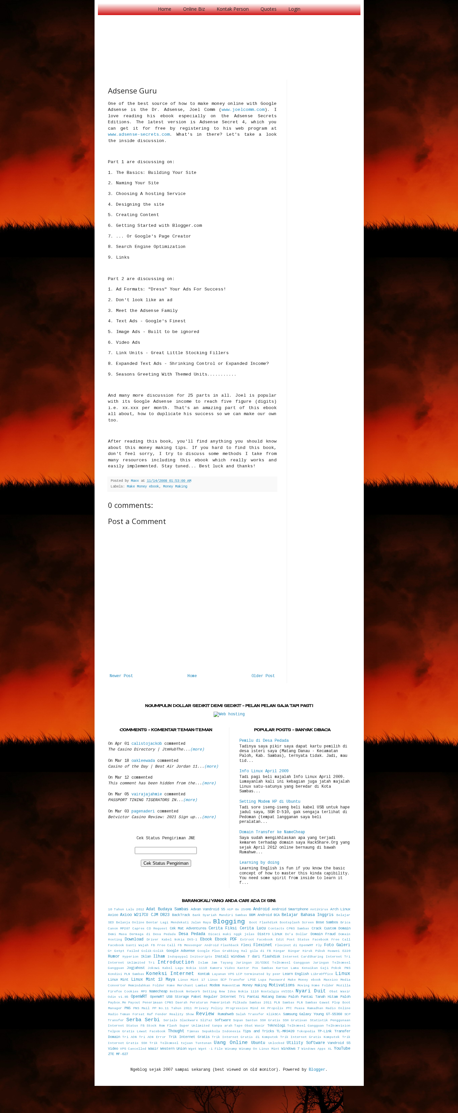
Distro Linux (269, 934)
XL (330, 1049)
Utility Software (306, 1043)
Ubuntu (258, 1043)
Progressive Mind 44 (245, 1008)
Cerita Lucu (253, 928)
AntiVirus (319, 909)
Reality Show (181, 1014)
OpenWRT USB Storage (169, 997)
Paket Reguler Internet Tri (217, 997)
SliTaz (206, 1020)
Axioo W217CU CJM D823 (145, 915)
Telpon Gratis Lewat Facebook (137, 1031)
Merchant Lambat (192, 985)
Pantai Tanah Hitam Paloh (325, 997)
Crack (316, 928)
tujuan (187, 1043)
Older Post (263, 676)
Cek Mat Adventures (188, 928)
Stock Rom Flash (162, 1026)
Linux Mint (118, 980)
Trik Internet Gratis (189, 1037)
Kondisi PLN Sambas (126, 974)
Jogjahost (136, 968)
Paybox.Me (117, 1002)
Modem (215, 985)
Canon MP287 (119, 928)
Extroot (247, 939)
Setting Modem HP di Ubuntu (269, 801)
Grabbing (231, 951)
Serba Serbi (143, 1020)
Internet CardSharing (303, 957)
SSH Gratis (270, 1020)
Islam (203, 963)
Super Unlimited (194, 1026)
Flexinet (262, 945)
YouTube (342, 1048)
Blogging (229, 921)
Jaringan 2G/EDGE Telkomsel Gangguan (273, 963)
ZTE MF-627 (118, 1054)
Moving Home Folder (315, 985)
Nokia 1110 (248, 991)
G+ (110, 951)
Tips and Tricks (258, 1031)
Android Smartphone (290, 909)
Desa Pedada (192, 934)
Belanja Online (130, 922)
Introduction (176, 962)
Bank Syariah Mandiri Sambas (219, 915)
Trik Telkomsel (164, 1043)
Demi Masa (117, 934)
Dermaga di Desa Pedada (152, 934)
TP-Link (325, 1031)
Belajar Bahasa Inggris (308, 915)
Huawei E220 (339, 951)
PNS (127, 1008)
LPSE (252, 980)
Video (113, 1049)
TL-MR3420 (285, 1031)
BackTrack (181, 915)
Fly (319, 945)
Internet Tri (338, 957)
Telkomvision (338, 1026)
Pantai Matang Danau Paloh (272, 997)
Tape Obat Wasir (249, 1026)
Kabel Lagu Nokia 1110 (184, 968)
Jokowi (154, 968)
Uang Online (231, 1042)
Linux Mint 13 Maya (153, 979)
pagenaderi (143, 811)
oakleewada (143, 761)
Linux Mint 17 (191, 980)
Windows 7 (290, 1049)
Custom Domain (337, 928)
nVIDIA (287, 991)
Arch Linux (340, 909)
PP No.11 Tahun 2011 (172, 1008)
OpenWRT (139, 996)
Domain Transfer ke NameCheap (272, 832)
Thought (176, 1031)
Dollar (302, 934)
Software (223, 1020)
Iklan (146, 957)
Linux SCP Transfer (226, 980)
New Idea (227, 991)
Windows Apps (313, 1049)
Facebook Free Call (331, 939)
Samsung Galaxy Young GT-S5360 (312, 1014)
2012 (140, 909)
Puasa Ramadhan (308, 1008)
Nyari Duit (311, 991)
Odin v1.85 (118, 997)
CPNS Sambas (298, 928)
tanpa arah (222, 1026)
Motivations (282, 985)
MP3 (144, 991)
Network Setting (201, 991)
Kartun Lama (287, 968)
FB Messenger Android (198, 945)
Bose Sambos (327, 922)
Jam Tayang (222, 963)
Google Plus (208, 951)
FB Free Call (163, 945)
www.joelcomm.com (243, 109)
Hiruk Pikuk (313, 951)
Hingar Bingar (286, 951)
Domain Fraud (322, 934)
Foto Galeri (337, 945)
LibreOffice (322, 974)
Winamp (231, 1049)
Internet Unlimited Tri (131, 963)
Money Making (175, 486)
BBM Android (260, 915)
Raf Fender (157, 1014)
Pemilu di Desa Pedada (264, 740)
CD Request (157, 928)
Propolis (275, 1008)
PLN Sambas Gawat (313, 1002)
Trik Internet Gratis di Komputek (245, 1037)
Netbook (177, 991)
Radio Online (338, 1008)
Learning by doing (259, 862)
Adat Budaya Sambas (167, 909)
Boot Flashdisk (263, 922)
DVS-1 (192, 939)
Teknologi (276, 1026)
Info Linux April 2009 (264, 771)
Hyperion (130, 957)
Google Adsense (180, 951)
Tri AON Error (152, 1037)
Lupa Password (271, 980)
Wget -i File (210, 1049)
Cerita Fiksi (223, 928)
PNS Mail (141, 1008)
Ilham (159, 956)
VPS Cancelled (133, 1049)
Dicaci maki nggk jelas (231, 934)
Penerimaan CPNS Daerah (164, 1002)
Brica (345, 922)
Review (205, 1014)
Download (134, 939)
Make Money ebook (143, 486)
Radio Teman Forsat (126, 1014)
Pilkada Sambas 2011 (252, 1002)
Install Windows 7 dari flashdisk (247, 957)
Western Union (173, 1049)
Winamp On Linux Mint (259, 1049)
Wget (192, 1049)
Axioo (113, 915)
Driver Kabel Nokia (165, 939)
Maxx (136, 481)
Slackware (189, 1020)
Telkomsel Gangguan (305, 1026)
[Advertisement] (230, 40)
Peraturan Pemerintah (210, 1002)
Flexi (246, 945)
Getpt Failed (126, 951)
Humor (114, 956)
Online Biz (194, 9)
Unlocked (276, 1043)
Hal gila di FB (256, 951)
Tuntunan (203, 1043)
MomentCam (231, 985)
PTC (289, 1008)
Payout (134, 1002)
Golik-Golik (152, 951)
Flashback (230, 945)
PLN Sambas (284, 1002)
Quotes (269, 9)
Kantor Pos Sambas (255, 968)
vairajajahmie (146, 794)
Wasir (153, 1049)
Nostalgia (270, 991)
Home (164, 9)
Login (294, 9)
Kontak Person (233, 9)
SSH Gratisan (295, 1020)
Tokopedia (306, 1031)
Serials (170, 1020)
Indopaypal (178, 957)
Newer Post (121, 676)
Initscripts (201, 957)
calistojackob (146, 743)
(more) (197, 749)
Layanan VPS (223, 974)
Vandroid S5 (339, 1043)
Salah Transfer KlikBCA (258, 1014)
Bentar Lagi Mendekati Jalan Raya (178, 922)
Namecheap (158, 991)
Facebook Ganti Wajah (128, 945)
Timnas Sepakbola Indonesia (213, 1031)
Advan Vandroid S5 (208, 909)
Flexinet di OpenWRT (294, 945)
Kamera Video (222, 968)
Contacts (276, 928)
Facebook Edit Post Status (283, 939)
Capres (138, 928)
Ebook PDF (226, 939)
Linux (342, 973)
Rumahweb (226, 1014)
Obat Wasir (340, 991)
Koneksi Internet (170, 973)
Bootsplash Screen (297, 922)
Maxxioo (331, 980)
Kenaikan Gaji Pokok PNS (326, 968)
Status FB (135, 1026)
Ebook (206, 939)
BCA (277, 915)
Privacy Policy (208, 1008)
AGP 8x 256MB (239, 909)
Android (261, 909)
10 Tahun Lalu (121, 909)
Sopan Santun (245, 1020)
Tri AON (129, 1037)
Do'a (289, 934)
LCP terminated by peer (258, 974)
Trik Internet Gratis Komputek (310, 1037)
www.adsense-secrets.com (139, 134)
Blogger (317, 1069)
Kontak (204, 974)
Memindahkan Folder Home (151, 985)
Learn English (296, 974)
